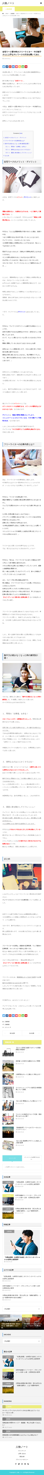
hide (21, 133)
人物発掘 (8, 9)
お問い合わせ (22, 1453)
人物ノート (8, 3)
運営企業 (22, 1456)
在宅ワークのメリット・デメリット (15, 137)
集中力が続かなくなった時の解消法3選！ (17, 143)
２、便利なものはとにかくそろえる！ (18, 149)
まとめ (6, 155)
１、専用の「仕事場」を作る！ (16, 146)
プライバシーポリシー (22, 1459)
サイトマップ (22, 1450)
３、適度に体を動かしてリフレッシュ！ (19, 152)
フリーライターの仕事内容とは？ (14, 140)
